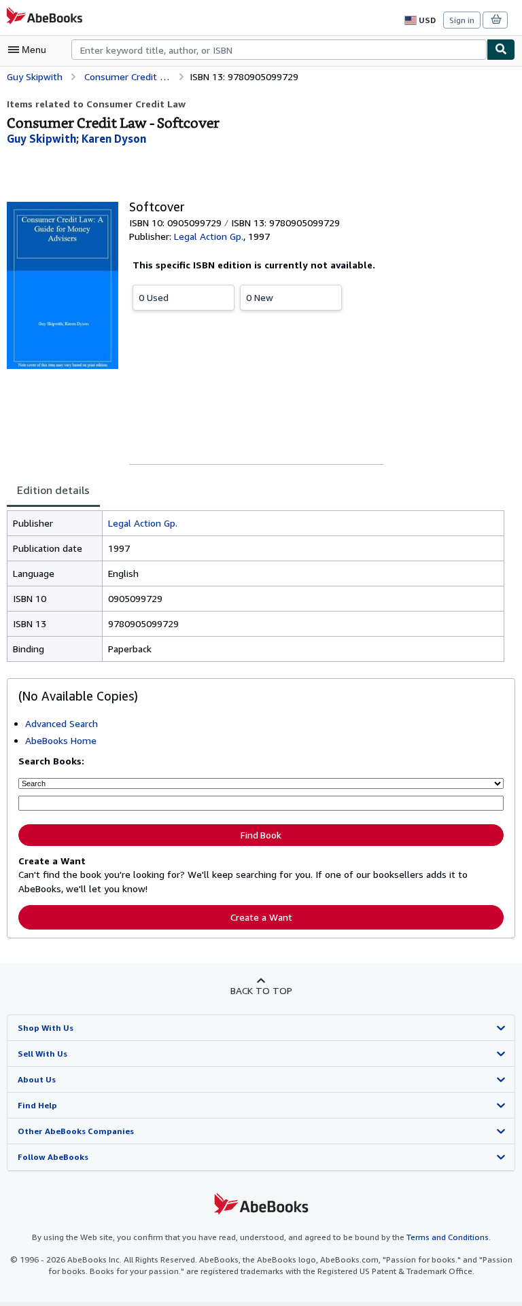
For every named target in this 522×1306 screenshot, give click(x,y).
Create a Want (261, 917)
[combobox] (279, 49)
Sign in (461, 20)
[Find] (501, 49)
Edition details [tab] (53, 490)
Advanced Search (61, 723)
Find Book (261, 835)
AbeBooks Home (61, 740)
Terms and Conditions (447, 1237)
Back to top (261, 990)
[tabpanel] (255, 586)
